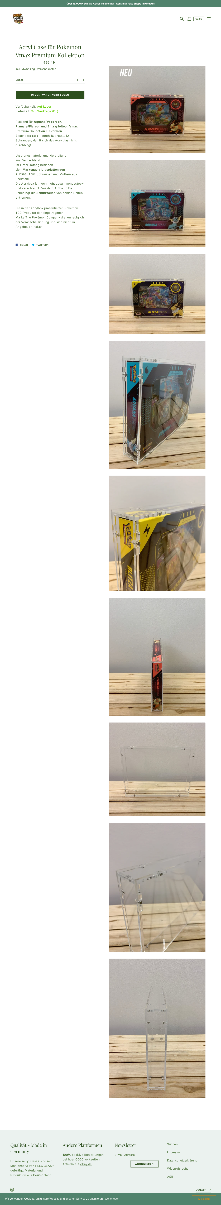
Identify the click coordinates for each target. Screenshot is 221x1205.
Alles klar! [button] (204, 1198)
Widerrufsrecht (177, 1168)
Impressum (174, 1152)
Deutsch (201, 1189)
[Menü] (209, 19)
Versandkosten (46, 69)
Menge (19, 79)
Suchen (172, 1144)
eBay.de (86, 1164)
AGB (170, 1176)
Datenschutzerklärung (182, 1160)
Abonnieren (144, 1164)
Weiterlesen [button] (112, 1198)
